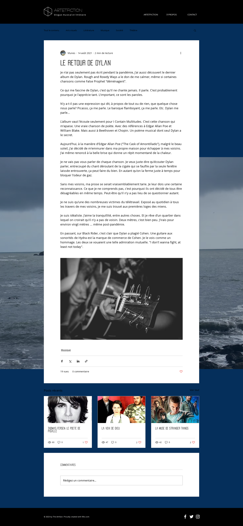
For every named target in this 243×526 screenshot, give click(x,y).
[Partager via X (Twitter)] (70, 361)
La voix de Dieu (111, 428)
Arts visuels (71, 30)
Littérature (88, 30)
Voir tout (194, 390)
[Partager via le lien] (86, 361)
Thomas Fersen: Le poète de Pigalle (64, 429)
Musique (105, 30)
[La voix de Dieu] (121, 409)
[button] (195, 30)
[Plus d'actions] (181, 53)
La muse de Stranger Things (171, 428)
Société (119, 30)
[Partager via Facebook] (61, 361)
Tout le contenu (51, 30)
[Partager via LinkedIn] (78, 361)
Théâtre (133, 30)
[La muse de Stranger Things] (175, 409)
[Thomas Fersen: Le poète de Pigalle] (68, 409)
